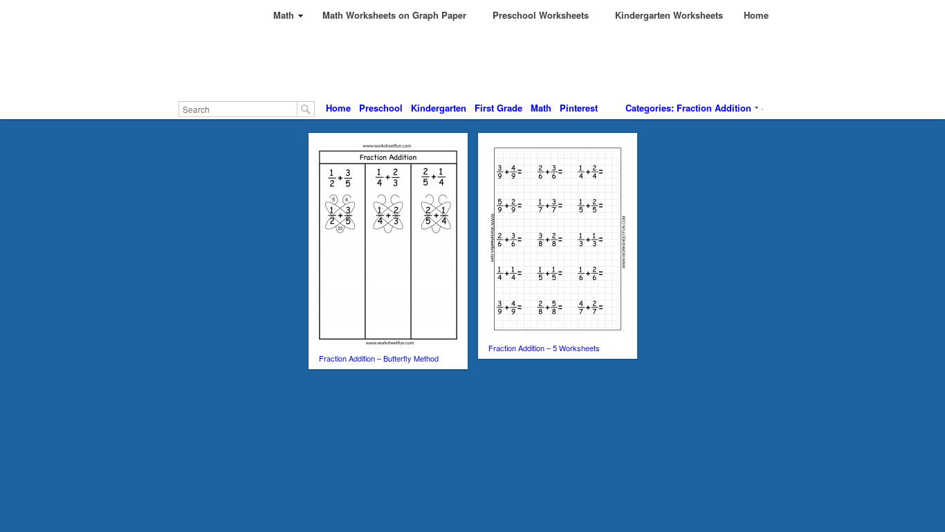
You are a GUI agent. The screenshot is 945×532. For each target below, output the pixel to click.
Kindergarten (438, 107)
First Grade (498, 107)
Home (338, 107)
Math (541, 107)
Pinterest (579, 107)
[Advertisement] (501, 62)
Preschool (381, 107)
